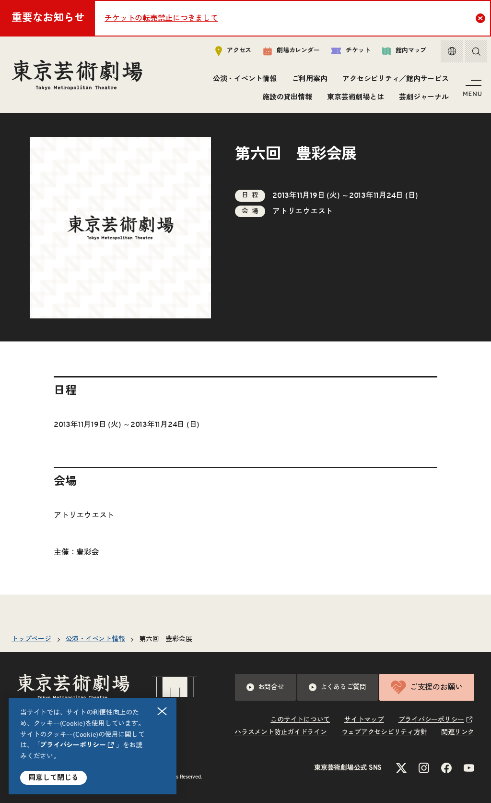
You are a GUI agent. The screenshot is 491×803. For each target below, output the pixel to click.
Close (480, 18)
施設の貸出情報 (287, 97)
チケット (358, 51)
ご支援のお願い (436, 687)
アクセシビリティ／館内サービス (395, 79)
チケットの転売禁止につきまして (161, 18)
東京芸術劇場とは (355, 97)
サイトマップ (364, 720)
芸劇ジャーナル (423, 97)
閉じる (162, 711)
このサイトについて (300, 720)
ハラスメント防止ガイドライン (280, 732)
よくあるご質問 (343, 687)
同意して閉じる (53, 777)
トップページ (31, 639)
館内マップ (411, 51)
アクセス (239, 51)
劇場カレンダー (298, 51)
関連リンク (457, 732)
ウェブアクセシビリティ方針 (384, 732)
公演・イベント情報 (245, 79)
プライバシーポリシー (73, 745)
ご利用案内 (309, 79)
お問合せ (271, 687)
